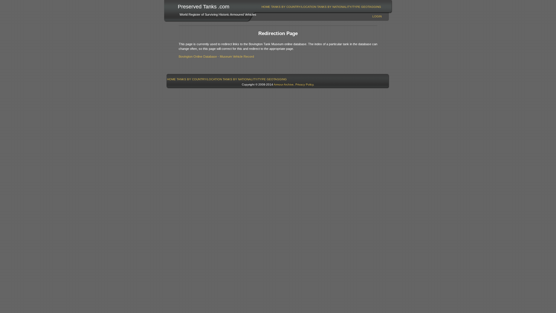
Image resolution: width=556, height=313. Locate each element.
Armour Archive (284, 84)
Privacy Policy (304, 84)
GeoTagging (371, 6)
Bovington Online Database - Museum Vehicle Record (216, 56)
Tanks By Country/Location (293, 6)
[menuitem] (266, 7)
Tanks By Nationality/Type (338, 6)
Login (377, 16)
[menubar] (321, 7)
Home (265, 6)
